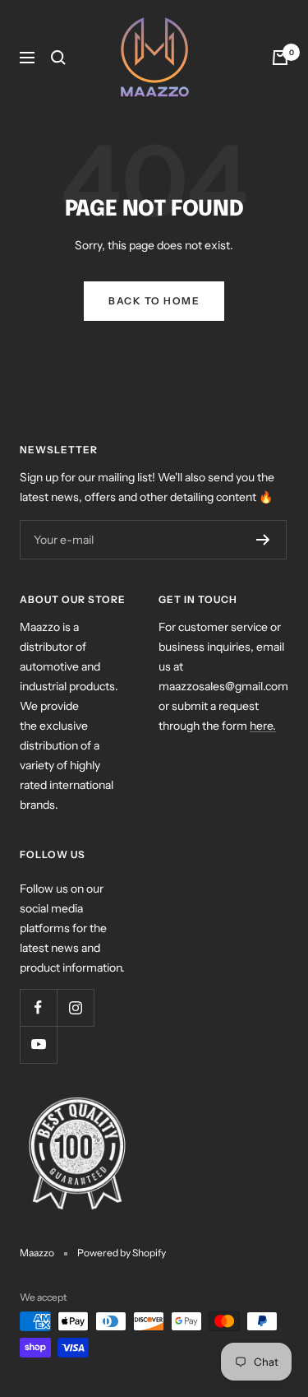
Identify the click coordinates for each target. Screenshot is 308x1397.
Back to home (154, 301)
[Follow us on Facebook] (38, 1007)
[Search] (58, 57)
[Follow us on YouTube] (38, 1044)
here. (263, 725)
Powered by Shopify (121, 1252)
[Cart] (280, 57)
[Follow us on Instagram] (75, 1007)
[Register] (263, 539)
